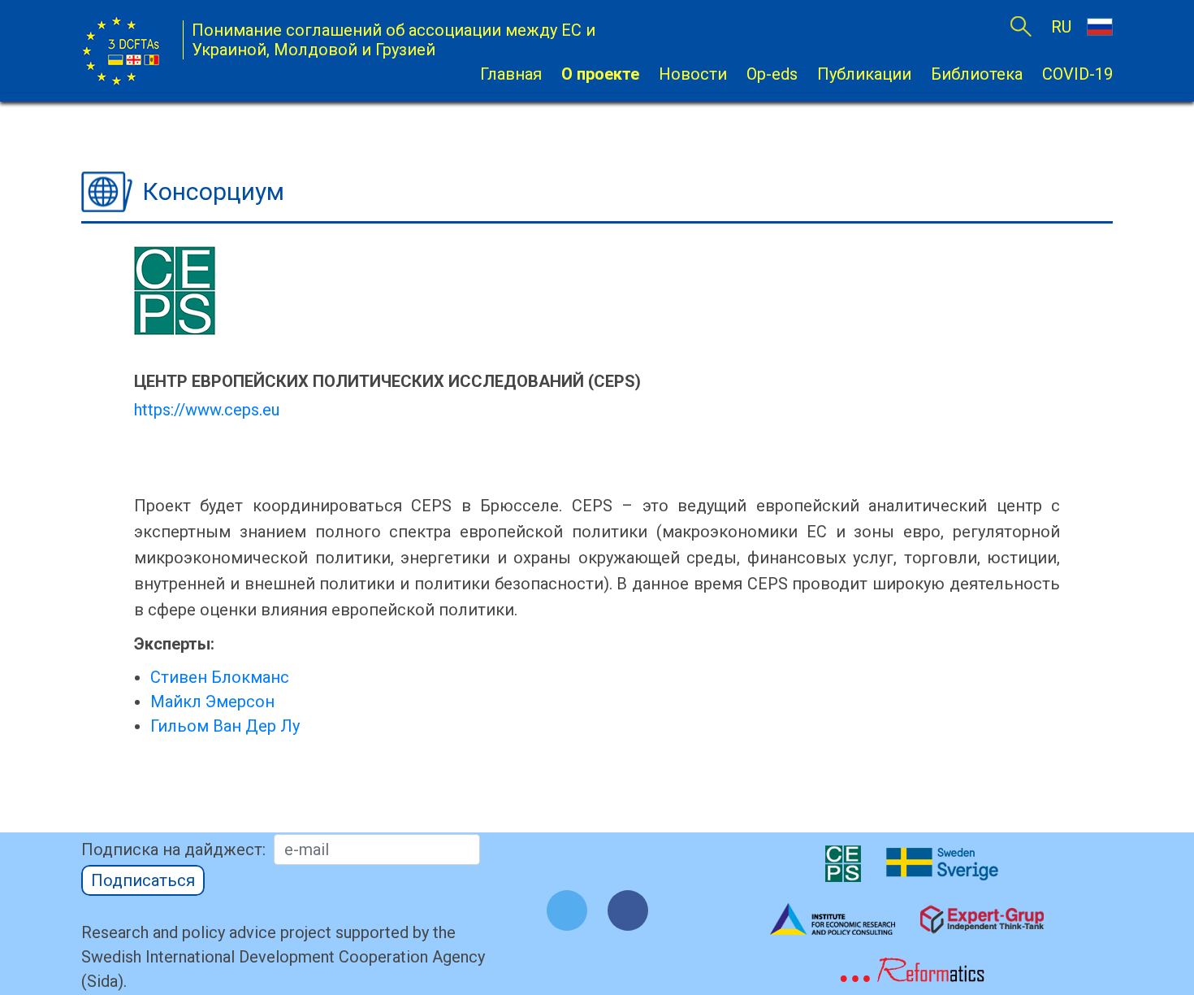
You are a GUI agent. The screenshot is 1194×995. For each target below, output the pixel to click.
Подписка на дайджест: (173, 849)
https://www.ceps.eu (206, 409)
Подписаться (143, 880)
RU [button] (1063, 27)
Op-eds (772, 74)
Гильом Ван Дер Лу (225, 726)
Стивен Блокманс (219, 677)
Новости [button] (693, 74)
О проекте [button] (600, 74)
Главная (511, 74)
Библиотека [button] (977, 74)
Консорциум (213, 191)
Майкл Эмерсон (212, 701)
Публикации (864, 74)
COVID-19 (1077, 74)
